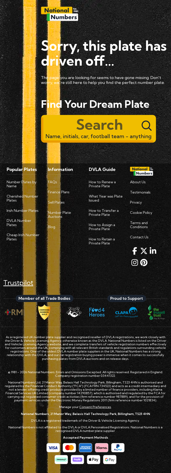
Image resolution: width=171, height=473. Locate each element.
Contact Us (139, 237)
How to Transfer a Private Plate (104, 212)
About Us (138, 182)
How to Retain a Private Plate (102, 241)
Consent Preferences (95, 407)
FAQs (52, 182)
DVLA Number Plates (19, 222)
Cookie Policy (141, 212)
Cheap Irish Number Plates (23, 237)
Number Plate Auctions (59, 214)
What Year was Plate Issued (106, 198)
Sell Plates (56, 202)
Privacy (136, 202)
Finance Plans (58, 192)
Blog (51, 227)
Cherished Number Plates (22, 198)
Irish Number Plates (23, 210)
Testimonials (140, 192)
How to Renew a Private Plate (102, 184)
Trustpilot (18, 282)
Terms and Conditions (139, 225)
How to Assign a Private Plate (102, 227)
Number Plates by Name (22, 184)
